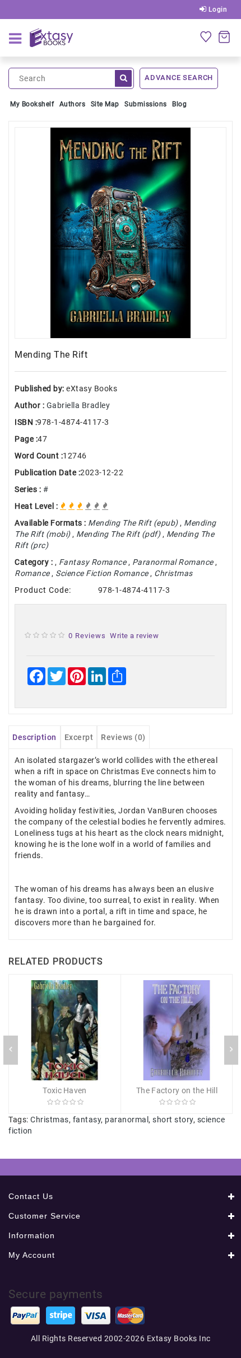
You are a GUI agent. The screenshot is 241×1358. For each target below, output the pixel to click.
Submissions (145, 104)
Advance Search (179, 77)
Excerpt (79, 737)
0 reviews (87, 635)
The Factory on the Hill (176, 1090)
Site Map (105, 104)
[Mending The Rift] (120, 233)
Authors (72, 104)
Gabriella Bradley (78, 405)
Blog (179, 104)
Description (34, 737)
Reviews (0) (123, 737)
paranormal (127, 1119)
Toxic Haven (64, 1090)
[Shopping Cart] (224, 36)
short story (172, 1119)
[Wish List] (205, 36)
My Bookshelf (32, 104)
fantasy (87, 1119)
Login (216, 9)
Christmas (49, 1119)
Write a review (134, 635)
